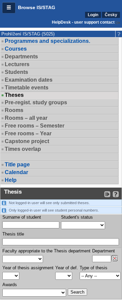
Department (103, 250)
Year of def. (66, 267)
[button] (9, 7)
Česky (111, 14)
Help (11, 180)
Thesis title (13, 234)
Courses (16, 49)
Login (93, 14)
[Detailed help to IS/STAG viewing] (115, 194)
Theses (14, 95)
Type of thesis (93, 267)
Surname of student (21, 217)
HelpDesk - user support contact (83, 22)
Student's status (77, 217)
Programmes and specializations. (47, 41)
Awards (9, 284)
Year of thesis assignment (28, 267)
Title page (17, 164)
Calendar (16, 172)
